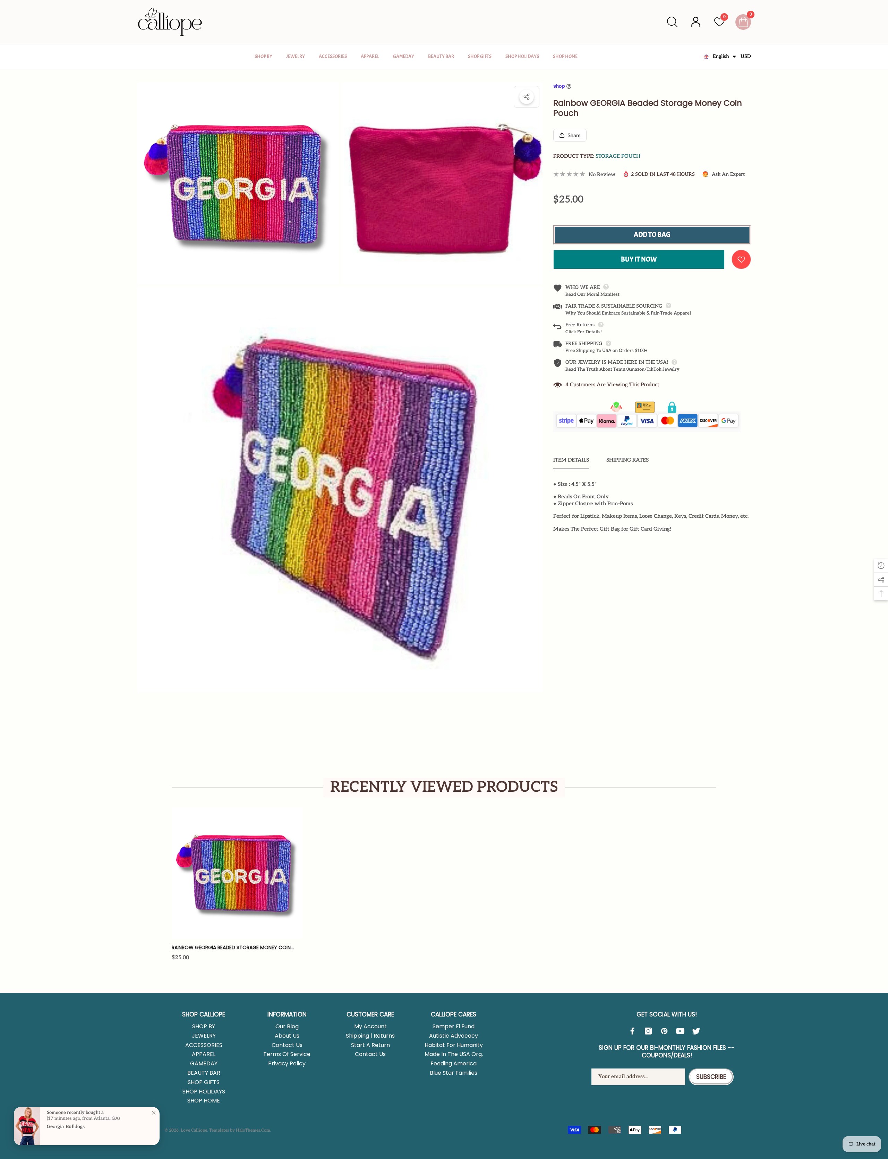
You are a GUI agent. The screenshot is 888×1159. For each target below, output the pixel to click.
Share (526, 97)
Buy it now (639, 259)
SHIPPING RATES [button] (627, 460)
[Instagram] (650, 1031)
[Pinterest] (666, 1031)
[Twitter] (698, 1031)
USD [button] (746, 56)
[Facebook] (634, 1031)
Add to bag (652, 234)
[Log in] (696, 22)
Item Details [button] (571, 460)
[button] (672, 22)
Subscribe (711, 1077)
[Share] (526, 97)
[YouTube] (682, 1031)
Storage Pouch (618, 156)
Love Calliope (194, 1130)
